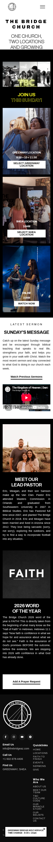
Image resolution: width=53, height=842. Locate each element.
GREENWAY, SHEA (14, 769)
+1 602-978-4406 (13, 758)
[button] (42, 6)
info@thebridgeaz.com (16, 748)
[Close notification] (44, 829)
